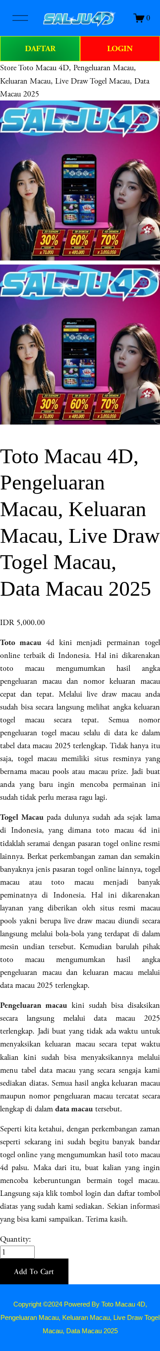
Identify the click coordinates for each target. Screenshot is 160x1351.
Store (8, 68)
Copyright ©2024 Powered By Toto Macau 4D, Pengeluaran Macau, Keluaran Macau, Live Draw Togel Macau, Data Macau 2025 (80, 1318)
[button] (34, 1271)
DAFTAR (40, 48)
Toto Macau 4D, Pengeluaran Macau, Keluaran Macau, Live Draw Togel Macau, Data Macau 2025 (74, 81)
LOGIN (120, 48)
